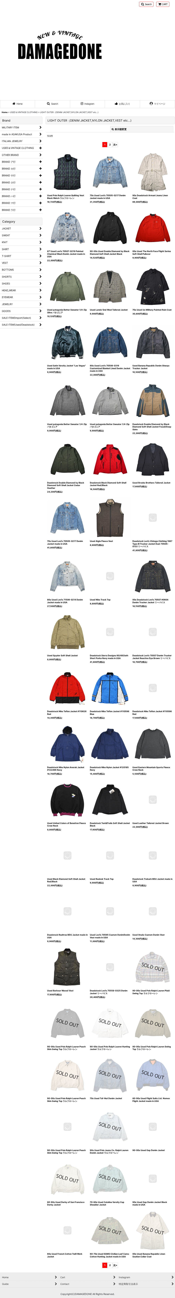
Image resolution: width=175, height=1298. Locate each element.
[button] (146, 4)
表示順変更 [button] (121, 129)
